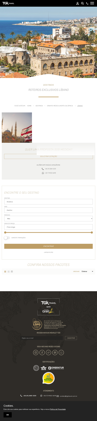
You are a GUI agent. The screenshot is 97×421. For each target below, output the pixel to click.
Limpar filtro (48, 252)
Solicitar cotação (48, 156)
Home (29, 106)
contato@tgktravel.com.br (68, 396)
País (5, 206)
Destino (7, 198)
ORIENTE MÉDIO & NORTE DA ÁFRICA (60, 106)
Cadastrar (71, 338)
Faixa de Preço (9, 223)
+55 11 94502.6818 (50, 173)
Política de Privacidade (58, 409)
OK (7, 415)
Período (7, 215)
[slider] (5, 232)
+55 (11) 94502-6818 (49, 395)
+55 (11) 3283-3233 (50, 169)
